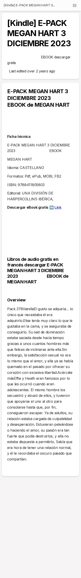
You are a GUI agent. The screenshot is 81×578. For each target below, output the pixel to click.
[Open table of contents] (74, 5)
